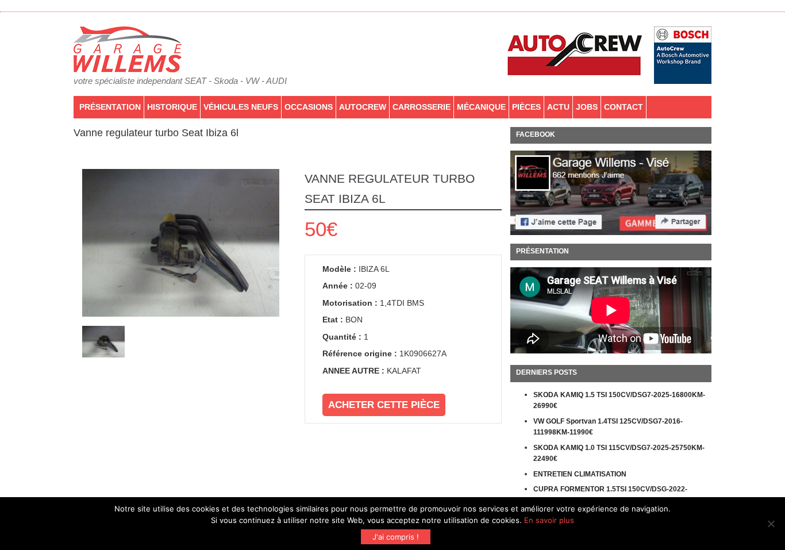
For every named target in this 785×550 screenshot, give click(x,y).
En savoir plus (549, 520)
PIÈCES (526, 106)
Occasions (308, 106)
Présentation (110, 106)
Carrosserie (421, 106)
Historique (172, 106)
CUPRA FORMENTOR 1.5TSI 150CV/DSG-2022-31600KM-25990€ (610, 495)
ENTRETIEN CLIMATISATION (579, 474)
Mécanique (481, 106)
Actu (558, 106)
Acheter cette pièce (384, 404)
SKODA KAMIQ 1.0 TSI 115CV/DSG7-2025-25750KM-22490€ (619, 453)
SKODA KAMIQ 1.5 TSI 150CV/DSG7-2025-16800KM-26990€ (619, 400)
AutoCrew (362, 106)
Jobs (587, 106)
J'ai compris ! (395, 536)
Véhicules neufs (240, 106)
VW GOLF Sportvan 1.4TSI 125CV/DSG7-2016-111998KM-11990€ (608, 427)
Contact (623, 106)
